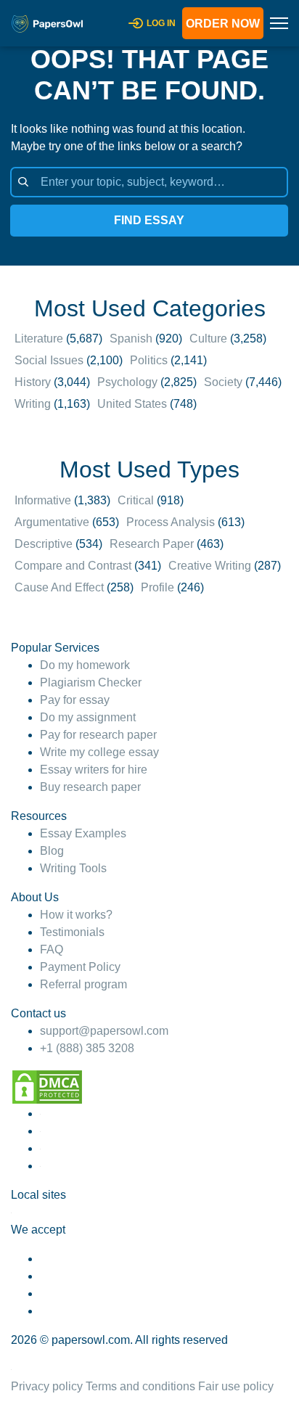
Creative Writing (209, 565)
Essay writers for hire (93, 769)
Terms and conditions (140, 1386)
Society (223, 382)
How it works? (76, 914)
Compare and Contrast (73, 565)
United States (132, 404)
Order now (223, 23)
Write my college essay (99, 752)
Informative (43, 500)
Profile (157, 587)
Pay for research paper (98, 735)
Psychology (127, 382)
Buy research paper (90, 787)
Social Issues (49, 360)
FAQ (51, 949)
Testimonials (72, 932)
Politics (149, 360)
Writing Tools (73, 868)
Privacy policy (47, 1386)
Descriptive (44, 544)
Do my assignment (88, 717)
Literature (39, 338)
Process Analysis (170, 522)
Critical (136, 500)
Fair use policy (236, 1386)
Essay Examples (83, 833)
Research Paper (152, 544)
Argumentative (52, 522)
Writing (33, 404)
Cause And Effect (59, 587)
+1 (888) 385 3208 (87, 1048)
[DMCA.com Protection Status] (47, 1086)
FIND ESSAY (149, 220)
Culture (208, 338)
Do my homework (85, 665)
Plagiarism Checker (91, 682)
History (33, 382)
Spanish (131, 338)
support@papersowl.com (104, 1031)
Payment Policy (80, 967)
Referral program (83, 984)
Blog (52, 851)
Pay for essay (75, 700)
